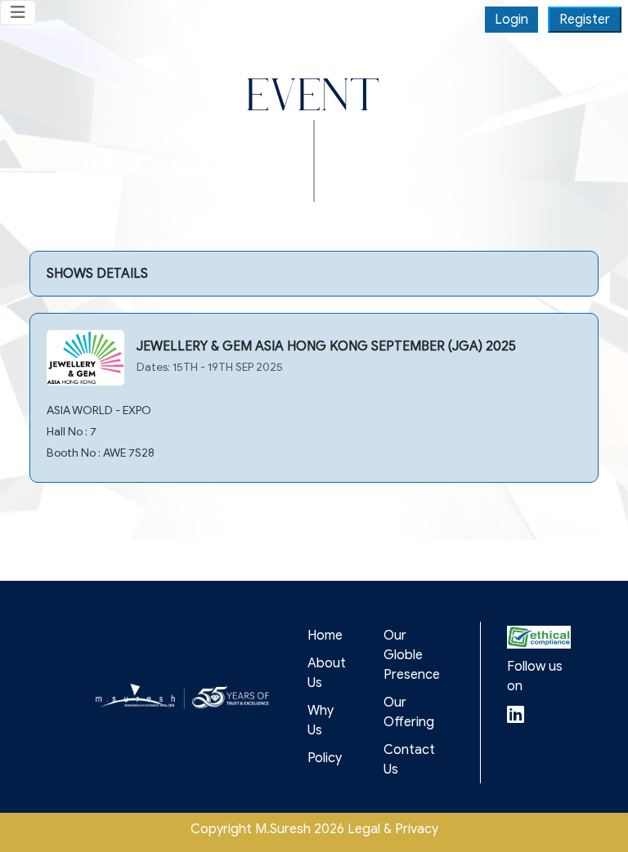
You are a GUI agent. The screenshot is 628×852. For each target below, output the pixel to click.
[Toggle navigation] (18, 12)
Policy (324, 758)
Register (584, 19)
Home (325, 635)
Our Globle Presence (412, 655)
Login (511, 19)
